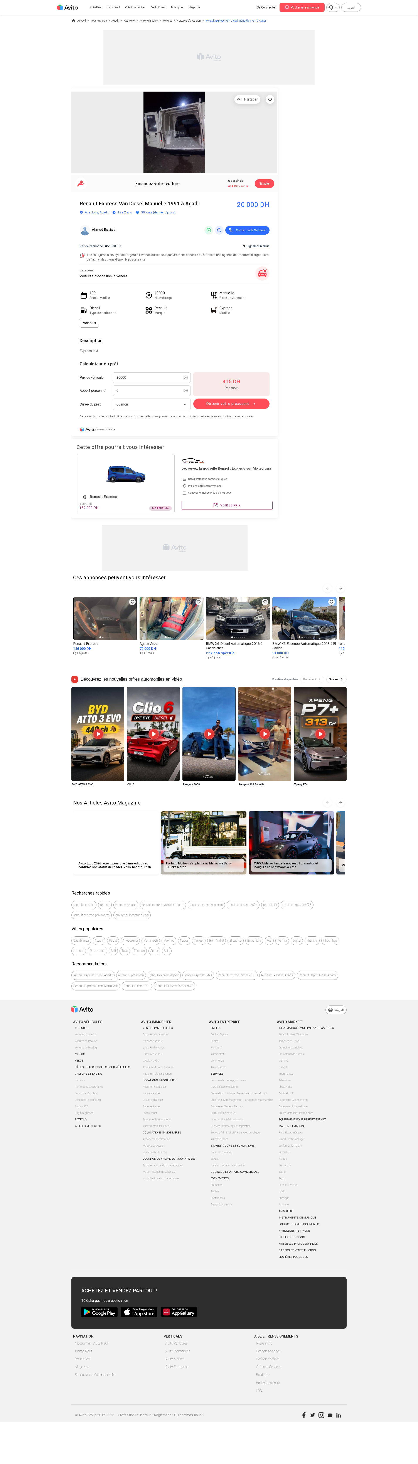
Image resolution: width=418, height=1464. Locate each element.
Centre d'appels (219, 1034)
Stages (214, 1158)
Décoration (285, 1165)
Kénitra (282, 940)
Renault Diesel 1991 (137, 986)
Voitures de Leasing (86, 1047)
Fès (269, 940)
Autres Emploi (219, 1067)
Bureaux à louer (151, 1106)
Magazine (194, 7)
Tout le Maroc (98, 20)
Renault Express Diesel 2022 (174, 986)
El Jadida (235, 940)
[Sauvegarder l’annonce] (270, 99)
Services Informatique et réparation (231, 1126)
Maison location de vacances (159, 1171)
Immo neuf (113, 7)
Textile (282, 1171)
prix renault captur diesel (132, 915)
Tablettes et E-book (289, 1041)
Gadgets (283, 1067)
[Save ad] (132, 602)
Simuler (264, 183)
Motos (80, 1054)
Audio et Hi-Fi (286, 1093)
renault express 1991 (198, 975)
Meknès (168, 940)
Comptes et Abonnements (293, 1099)
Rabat (113, 940)
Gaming (283, 1060)
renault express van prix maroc (163, 905)
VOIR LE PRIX (230, 505)
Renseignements (268, 1382)
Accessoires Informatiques (293, 1106)
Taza (124, 951)
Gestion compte (267, 1359)
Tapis (282, 1178)
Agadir (115, 20)
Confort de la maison (290, 1145)
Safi (113, 951)
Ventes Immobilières (158, 1027)
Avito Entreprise (176, 1367)
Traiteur (215, 1191)
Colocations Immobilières (162, 1132)
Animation (216, 1184)
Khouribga (330, 940)
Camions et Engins (88, 1073)
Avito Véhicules (149, 20)
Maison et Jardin (291, 1126)
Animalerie (286, 1211)
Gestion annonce (268, 1351)
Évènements (220, 1178)
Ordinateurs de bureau (291, 1054)
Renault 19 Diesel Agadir (277, 975)
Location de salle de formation (228, 1165)
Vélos (79, 1060)
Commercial (217, 1060)
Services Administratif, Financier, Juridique (235, 1132)
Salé (167, 951)
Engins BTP (81, 1106)
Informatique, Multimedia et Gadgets (306, 1027)
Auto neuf (96, 7)
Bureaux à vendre (153, 1054)
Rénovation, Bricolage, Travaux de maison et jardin (239, 1093)
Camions (80, 1080)
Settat (154, 951)
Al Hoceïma (130, 940)
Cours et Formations (222, 1152)
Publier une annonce (305, 7)
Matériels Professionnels (298, 1243)
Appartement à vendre (155, 1034)
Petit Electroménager (291, 1132)
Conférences (218, 1198)
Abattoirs (129, 20)
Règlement (264, 1343)
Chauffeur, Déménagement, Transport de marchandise (242, 1099)
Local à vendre (151, 1060)
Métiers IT (216, 1047)
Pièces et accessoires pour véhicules (102, 1067)
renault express (83, 905)
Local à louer (150, 1113)
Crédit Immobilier (135, 7)
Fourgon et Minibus (86, 1093)
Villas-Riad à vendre (154, 1047)
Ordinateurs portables (291, 1047)
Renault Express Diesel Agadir (93, 975)
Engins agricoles (84, 1113)
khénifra (312, 940)
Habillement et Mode (294, 1230)
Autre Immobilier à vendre (157, 1073)
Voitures (167, 20)
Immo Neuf (83, 1351)
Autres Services (219, 1139)
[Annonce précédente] (327, 588)
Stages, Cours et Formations (233, 1145)
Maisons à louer (151, 1093)
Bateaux (81, 1119)
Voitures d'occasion (189, 20)
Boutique (262, 1375)
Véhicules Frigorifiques (88, 1099)
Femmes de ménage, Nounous (228, 1080)
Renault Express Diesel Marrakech (95, 986)
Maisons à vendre (153, 1041)
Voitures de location (86, 1041)
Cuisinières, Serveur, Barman (227, 1106)
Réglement (162, 1415)
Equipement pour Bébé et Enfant (302, 1119)
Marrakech (150, 940)
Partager (251, 99)
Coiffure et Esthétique (223, 1113)
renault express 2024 (243, 905)
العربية (351, 7)
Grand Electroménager (292, 1139)
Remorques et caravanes (89, 1086)
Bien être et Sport (292, 1237)
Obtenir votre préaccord (227, 404)
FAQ (259, 1390)
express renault (126, 905)
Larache (78, 951)
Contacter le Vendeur (251, 230)
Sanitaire (284, 1204)
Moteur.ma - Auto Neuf (91, 1343)
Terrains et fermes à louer (157, 1119)
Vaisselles (284, 1152)
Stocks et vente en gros (297, 1250)
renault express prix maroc (91, 915)
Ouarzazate (97, 951)
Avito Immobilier (177, 1351)
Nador (184, 940)
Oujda (297, 940)
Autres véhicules (88, 1126)
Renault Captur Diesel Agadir (317, 975)
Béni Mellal (216, 940)
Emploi (215, 1027)
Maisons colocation (153, 1145)
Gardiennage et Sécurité (224, 1086)
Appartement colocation (156, 1139)
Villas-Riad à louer (153, 1099)
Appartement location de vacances (162, 1165)
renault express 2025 (297, 905)
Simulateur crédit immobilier (95, 1375)
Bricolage (284, 1198)
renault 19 (270, 905)
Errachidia (254, 940)
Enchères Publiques (293, 1256)
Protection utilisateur (134, 1415)
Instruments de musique (297, 1217)
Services (217, 1073)
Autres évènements (222, 1204)
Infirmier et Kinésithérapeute (227, 1119)
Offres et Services (268, 1367)
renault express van (131, 975)
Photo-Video (285, 1086)
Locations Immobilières (160, 1080)
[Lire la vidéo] (98, 734)
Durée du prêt (90, 404)
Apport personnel (93, 391)
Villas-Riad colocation (155, 1152)
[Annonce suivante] (340, 588)
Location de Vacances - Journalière (169, 1158)
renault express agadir (164, 975)
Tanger (199, 940)
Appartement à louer (154, 1086)
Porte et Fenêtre (288, 1184)
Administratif (218, 1054)
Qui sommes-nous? (188, 1415)
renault (105, 905)
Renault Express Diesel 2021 (237, 975)
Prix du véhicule (92, 377)
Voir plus (89, 323)
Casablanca (81, 940)
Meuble (283, 1158)
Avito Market (174, 1359)
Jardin (282, 1191)
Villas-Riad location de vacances (161, 1178)
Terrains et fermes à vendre (158, 1067)
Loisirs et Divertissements (299, 1224)
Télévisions (285, 1080)
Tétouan (139, 951)
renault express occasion (206, 905)
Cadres (214, 1041)
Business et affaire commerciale (235, 1171)
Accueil (81, 20)
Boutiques (177, 7)
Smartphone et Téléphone (293, 1034)
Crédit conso (158, 7)
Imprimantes (286, 1073)
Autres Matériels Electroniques (296, 1113)
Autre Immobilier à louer (156, 1126)
